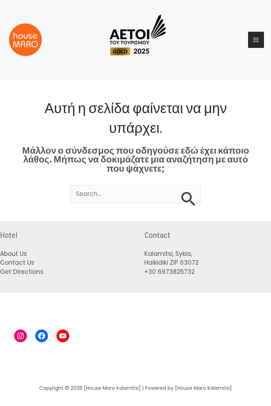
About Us (13, 254)
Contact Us (17, 262)
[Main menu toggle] (256, 40)
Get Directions (21, 271)
